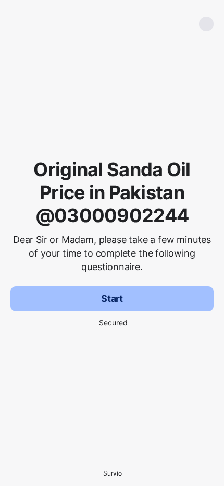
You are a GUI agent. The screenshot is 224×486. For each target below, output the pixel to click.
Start (112, 298)
